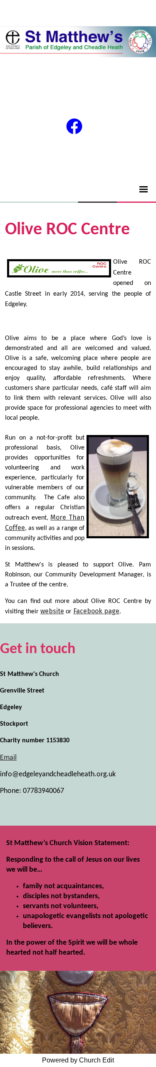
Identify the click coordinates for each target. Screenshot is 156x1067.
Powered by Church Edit (78, 1060)
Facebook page (96, 611)
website (52, 611)
